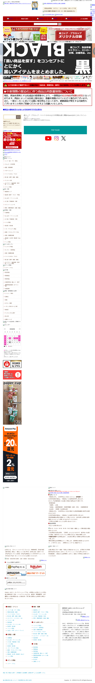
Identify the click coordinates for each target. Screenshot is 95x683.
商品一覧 (5, 672)
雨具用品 (7, 279)
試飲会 (6, 296)
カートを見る (63, 8)
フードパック (10, 125)
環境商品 (7, 275)
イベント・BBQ (9, 293)
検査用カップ (8, 191)
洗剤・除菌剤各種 (9, 235)
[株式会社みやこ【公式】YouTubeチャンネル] (48, 138)
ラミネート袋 (8, 180)
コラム (43, 672)
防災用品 (7, 272)
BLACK (7, 316)
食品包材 (9, 622)
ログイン (55, 8)
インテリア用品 (51, 27)
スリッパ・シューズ (10, 204)
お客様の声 (30, 672)
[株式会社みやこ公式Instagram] (56, 138)
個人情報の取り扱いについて (10, 680)
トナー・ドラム (9, 267)
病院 (6, 300)
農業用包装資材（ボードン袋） (11, 285)
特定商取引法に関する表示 (25, 680)
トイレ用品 (8, 222)
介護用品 (29, 27)
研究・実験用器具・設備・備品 (13, 208)
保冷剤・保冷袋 (9, 225)
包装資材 (7, 288)
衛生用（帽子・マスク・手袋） (13, 195)
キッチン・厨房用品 (10, 250)
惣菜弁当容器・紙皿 (12, 612)
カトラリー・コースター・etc (14, 618)
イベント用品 (8, 187)
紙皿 (10, 123)
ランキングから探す (10, 313)
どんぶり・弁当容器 (10, 164)
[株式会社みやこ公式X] (63, 138)
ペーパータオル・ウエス (11, 174)
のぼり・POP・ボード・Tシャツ (15, 630)
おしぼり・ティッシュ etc (11, 198)
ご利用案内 (19, 672)
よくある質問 (37, 672)
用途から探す (11, 672)
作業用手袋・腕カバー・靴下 (12, 282)
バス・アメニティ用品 (10, 229)
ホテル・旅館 (8, 303)
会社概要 (24, 672)
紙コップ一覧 (72, 8)
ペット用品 (8, 242)
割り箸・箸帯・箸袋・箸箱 (11, 177)
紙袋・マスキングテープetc (12, 232)
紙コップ (5, 123)
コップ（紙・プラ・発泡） (13, 27)
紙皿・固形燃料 (9, 167)
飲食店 (6, 309)
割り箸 (15, 123)
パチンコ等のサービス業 (11, 306)
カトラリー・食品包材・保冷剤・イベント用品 (12, 183)
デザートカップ (9, 170)
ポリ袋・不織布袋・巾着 (11, 201)
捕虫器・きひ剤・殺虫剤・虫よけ (13, 238)
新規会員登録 (48, 8)
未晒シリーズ (8, 319)
